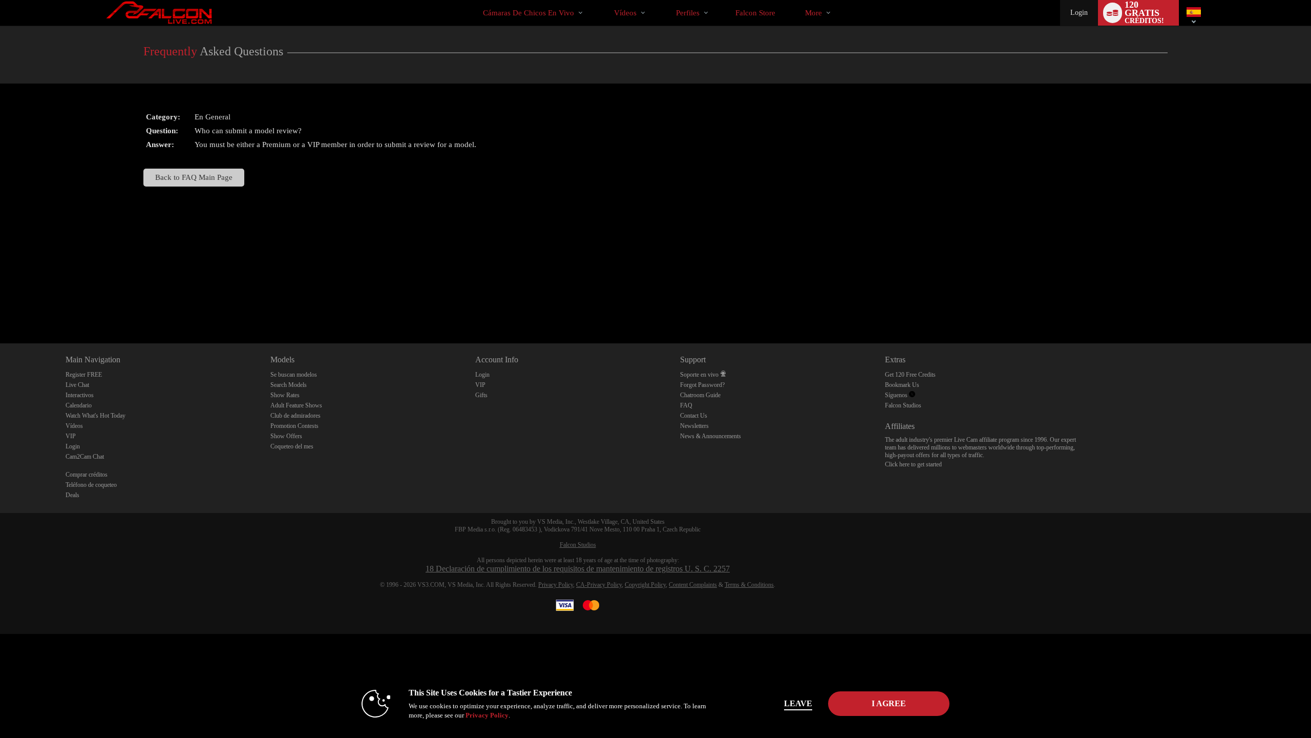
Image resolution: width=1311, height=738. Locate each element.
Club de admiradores (295, 415)
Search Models (288, 384)
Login (1079, 12)
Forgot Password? (702, 384)
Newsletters (694, 425)
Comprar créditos (87, 474)
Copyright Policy (645, 584)
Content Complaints (693, 584)
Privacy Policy (555, 584)
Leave (798, 703)
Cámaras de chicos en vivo (528, 13)
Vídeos (625, 13)
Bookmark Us (902, 384)
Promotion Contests (294, 425)
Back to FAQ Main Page (193, 177)
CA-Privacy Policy (599, 584)
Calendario (79, 405)
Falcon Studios (903, 405)
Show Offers (286, 436)
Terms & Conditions (749, 584)
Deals (72, 495)
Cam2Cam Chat (85, 456)
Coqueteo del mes (291, 446)
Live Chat (77, 384)
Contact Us (693, 415)
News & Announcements (710, 436)
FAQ (686, 405)
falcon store (755, 13)
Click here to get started (913, 464)
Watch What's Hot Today (95, 415)
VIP (71, 436)
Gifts (481, 395)
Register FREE (84, 374)
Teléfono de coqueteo (91, 484)
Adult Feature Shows (296, 405)
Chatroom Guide (700, 395)
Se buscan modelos (293, 374)
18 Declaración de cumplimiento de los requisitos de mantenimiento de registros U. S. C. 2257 (578, 568)
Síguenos (897, 395)
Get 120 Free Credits (910, 374)
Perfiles (688, 13)
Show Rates (285, 395)
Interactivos (80, 395)
